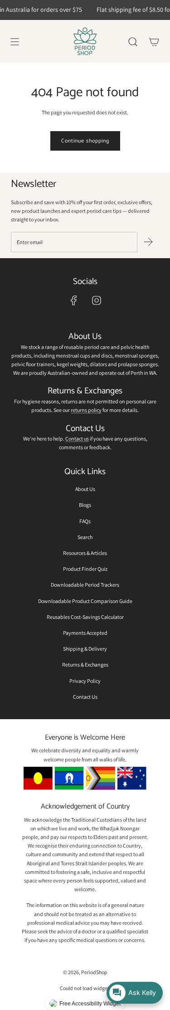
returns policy (86, 410)
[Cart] (154, 42)
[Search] (132, 42)
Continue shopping (85, 141)
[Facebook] (74, 300)
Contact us (77, 438)
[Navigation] (14, 42)
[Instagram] (96, 300)
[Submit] (148, 242)
